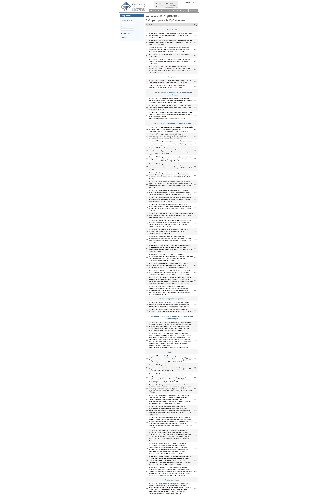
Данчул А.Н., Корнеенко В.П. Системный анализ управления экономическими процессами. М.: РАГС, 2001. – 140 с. (167, 87)
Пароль (123, 27)
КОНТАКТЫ (193, 11)
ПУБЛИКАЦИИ (180, 11)
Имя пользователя (127, 20)
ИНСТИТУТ (167, 11)
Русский (187, 2)
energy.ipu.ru (175, 7)
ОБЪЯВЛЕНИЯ (154, 11)
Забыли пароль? (126, 33)
